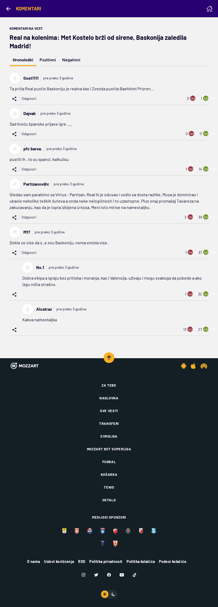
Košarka (109, 474)
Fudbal (109, 462)
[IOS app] (193, 366)
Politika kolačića (141, 561)
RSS (81, 561)
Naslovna (108, 398)
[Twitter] (96, 575)
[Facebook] (109, 575)
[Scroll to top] (109, 357)
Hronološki (23, 59)
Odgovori (29, 98)
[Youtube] (122, 575)
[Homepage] (209, 8)
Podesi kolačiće (172, 561)
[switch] (109, 594)
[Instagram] (83, 575)
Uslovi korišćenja (59, 561)
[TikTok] (134, 575)
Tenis (109, 487)
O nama (33, 561)
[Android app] (183, 366)
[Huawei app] (203, 366)
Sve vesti (109, 411)
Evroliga (109, 436)
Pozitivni (48, 59)
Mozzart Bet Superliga (109, 449)
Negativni (71, 59)
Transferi (109, 423)
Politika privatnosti (105, 561)
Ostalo (109, 500)
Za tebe (109, 385)
